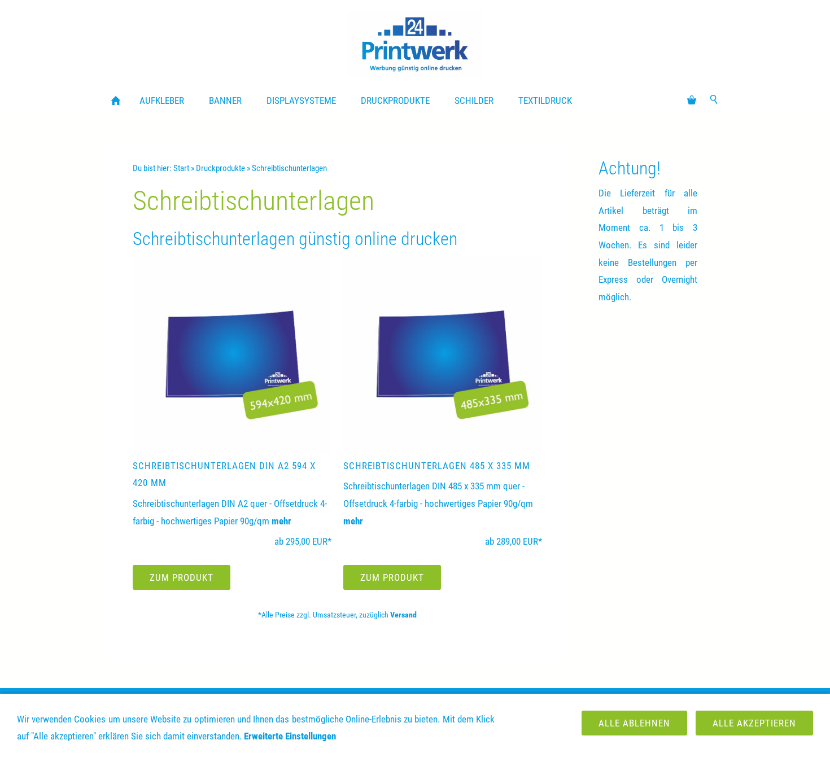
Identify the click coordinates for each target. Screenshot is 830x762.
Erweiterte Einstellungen (290, 736)
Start (181, 168)
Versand (403, 614)
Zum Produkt (181, 577)
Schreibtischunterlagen (289, 168)
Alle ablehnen (634, 723)
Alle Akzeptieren (754, 723)
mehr (281, 521)
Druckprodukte (220, 168)
